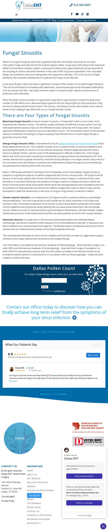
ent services (33, 478)
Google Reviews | (67, 20)
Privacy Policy (7, 500)
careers (31, 486)
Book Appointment (86, 20)
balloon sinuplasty (37, 482)
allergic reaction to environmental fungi (78, 143)
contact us (33, 511)
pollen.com (60, 291)
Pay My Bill (34, 495)
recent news (34, 507)
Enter (44, 286)
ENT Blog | (52, 20)
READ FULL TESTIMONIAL (54, 394)
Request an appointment (40, 490)
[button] (17, 15)
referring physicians (38, 519)
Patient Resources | (21, 20)
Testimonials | (38, 20)
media (30, 499)
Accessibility (34, 523)
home (30, 470)
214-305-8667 (8, 496)
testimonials (34, 503)
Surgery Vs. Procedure (39, 515)
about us (32, 474)
